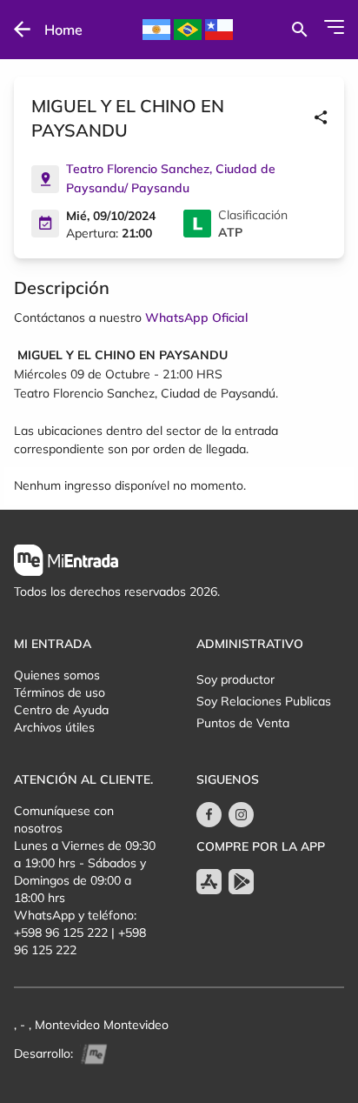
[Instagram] (241, 814)
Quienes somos (57, 675)
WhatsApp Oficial (196, 317)
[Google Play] (241, 881)
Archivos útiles (54, 727)
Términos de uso (59, 692)
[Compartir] (321, 118)
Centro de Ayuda (61, 710)
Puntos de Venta (242, 723)
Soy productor (235, 679)
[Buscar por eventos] (299, 29)
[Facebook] (209, 814)
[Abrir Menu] (334, 27)
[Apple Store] (209, 881)
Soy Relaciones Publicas (263, 701)
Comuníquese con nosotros (64, 819)
